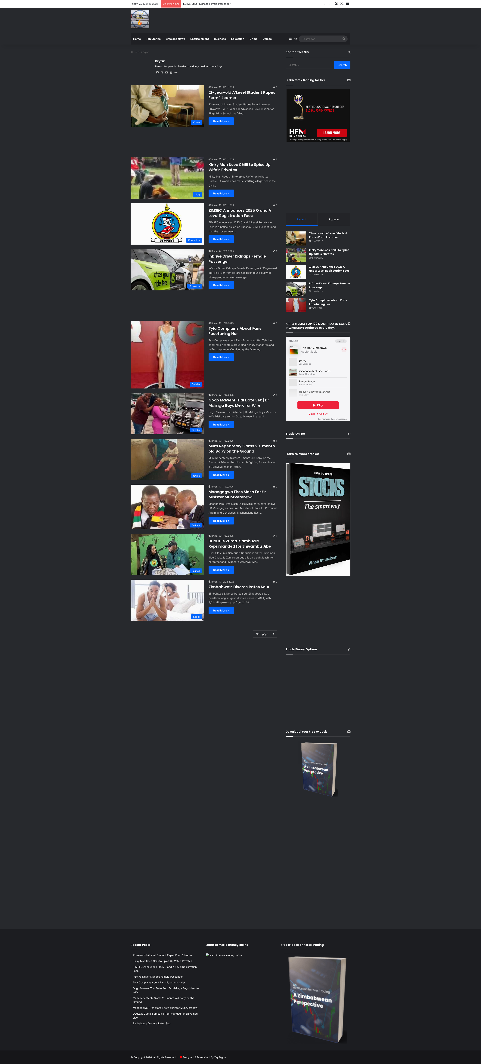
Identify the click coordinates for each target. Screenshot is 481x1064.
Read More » (221, 121)
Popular (334, 219)
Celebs (267, 38)
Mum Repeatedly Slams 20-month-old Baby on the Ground (243, 448)
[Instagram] (171, 72)
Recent (301, 219)
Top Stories (153, 38)
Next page (262, 634)
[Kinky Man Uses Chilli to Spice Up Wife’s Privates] (296, 255)
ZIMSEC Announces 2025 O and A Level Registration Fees (240, 213)
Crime (253, 38)
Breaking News (175, 38)
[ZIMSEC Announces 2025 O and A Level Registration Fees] (296, 272)
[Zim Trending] (140, 19)
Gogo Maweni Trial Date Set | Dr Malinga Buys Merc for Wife (239, 402)
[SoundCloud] (175, 72)
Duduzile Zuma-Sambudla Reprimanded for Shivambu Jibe (240, 543)
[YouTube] (166, 72)
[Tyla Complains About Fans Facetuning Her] (296, 305)
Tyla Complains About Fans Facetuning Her (208, 3)
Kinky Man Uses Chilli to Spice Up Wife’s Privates (329, 252)
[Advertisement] (278, 19)
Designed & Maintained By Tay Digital (204, 1057)
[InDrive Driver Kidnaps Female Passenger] (296, 289)
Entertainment (199, 38)
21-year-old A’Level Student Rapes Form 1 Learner (328, 235)
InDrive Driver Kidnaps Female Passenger (158, 976)
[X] (162, 72)
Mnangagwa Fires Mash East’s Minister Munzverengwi (237, 494)
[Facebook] (157, 72)
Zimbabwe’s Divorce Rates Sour (239, 586)
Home (137, 38)
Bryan (160, 61)
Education (237, 38)
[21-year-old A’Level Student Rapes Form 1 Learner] (296, 238)
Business (220, 38)
